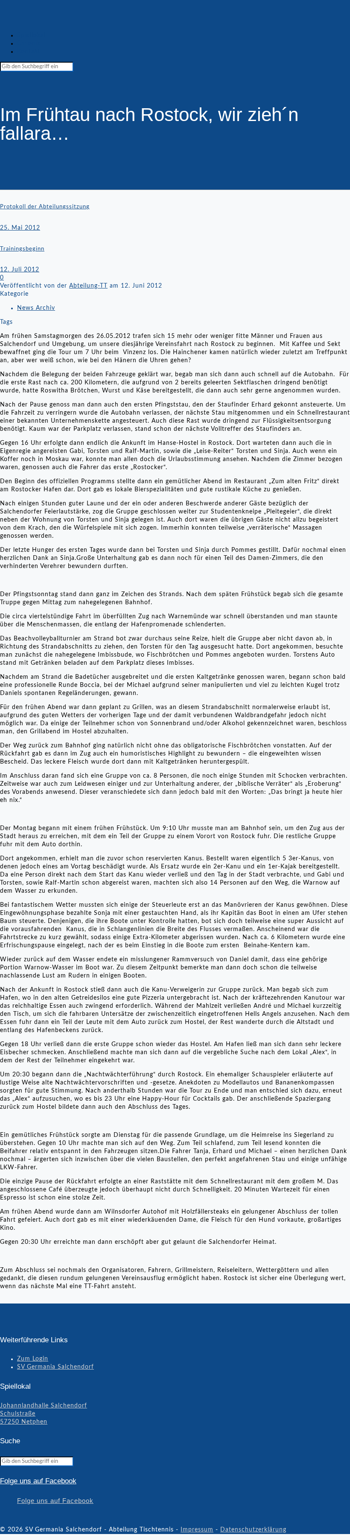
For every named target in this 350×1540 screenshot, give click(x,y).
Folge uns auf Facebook (38, 1481)
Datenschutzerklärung (253, 1530)
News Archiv (36, 308)
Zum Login (32, 1359)
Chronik (29, 43)
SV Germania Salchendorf (55, 1367)
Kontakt (29, 52)
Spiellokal (31, 35)
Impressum (197, 1530)
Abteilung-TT (88, 286)
